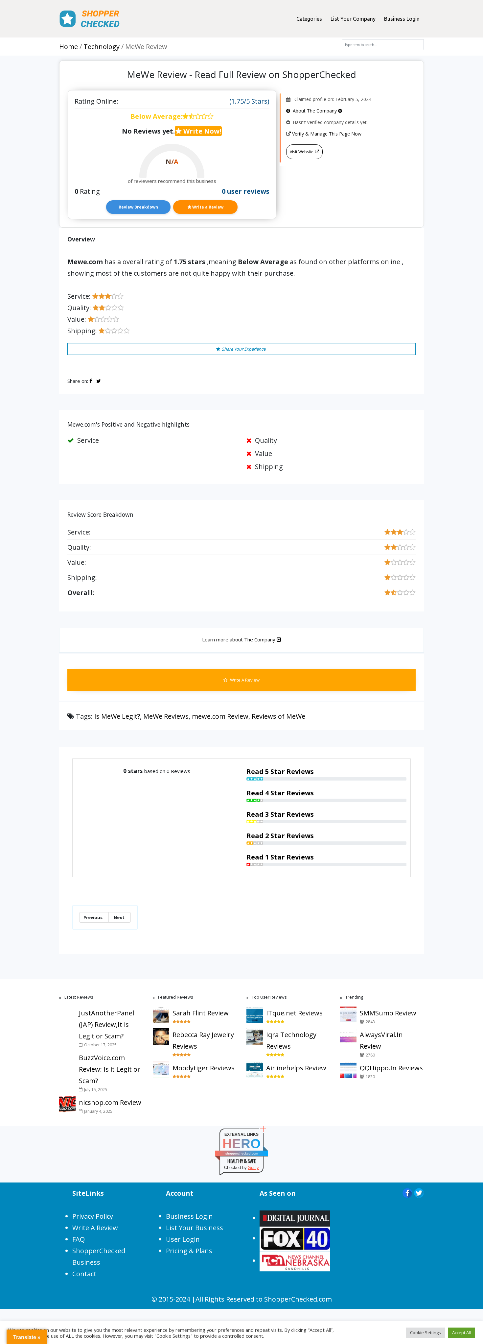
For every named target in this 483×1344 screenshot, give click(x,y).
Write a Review (207, 207)
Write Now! (201, 131)
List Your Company (353, 19)
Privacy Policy (92, 1216)
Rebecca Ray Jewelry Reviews (203, 1040)
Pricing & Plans (189, 1250)
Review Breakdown (138, 207)
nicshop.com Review (110, 1102)
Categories (309, 19)
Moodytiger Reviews (203, 1067)
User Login (183, 1239)
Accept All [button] (461, 1332)
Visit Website (301, 152)
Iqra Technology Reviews (291, 1040)
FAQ (78, 1239)
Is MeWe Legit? (117, 716)
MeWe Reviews (166, 716)
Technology (101, 46)
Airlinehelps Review (296, 1067)
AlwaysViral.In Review (381, 1040)
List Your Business (194, 1227)
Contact (84, 1273)
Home (68, 46)
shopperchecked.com (241, 1153)
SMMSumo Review (388, 1012)
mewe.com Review (220, 716)
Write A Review (244, 680)
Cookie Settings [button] (425, 1332)
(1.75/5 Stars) (249, 101)
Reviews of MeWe (278, 716)
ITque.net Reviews (294, 1012)
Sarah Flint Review (200, 1012)
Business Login (402, 19)
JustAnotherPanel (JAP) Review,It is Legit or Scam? (106, 1024)
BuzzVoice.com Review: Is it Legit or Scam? (109, 1069)
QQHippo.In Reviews (391, 1067)
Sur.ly (253, 1167)
